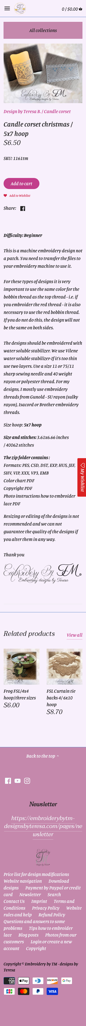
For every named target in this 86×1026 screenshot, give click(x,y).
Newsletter (30, 894)
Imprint (39, 901)
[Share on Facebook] (22, 207)
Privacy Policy (45, 908)
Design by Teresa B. (22, 111)
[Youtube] (18, 780)
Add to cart (21, 183)
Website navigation (23, 881)
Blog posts (28, 935)
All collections (43, 30)
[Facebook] (8, 780)
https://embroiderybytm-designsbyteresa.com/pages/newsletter (43, 826)
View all (74, 635)
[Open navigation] (7, 8)
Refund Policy (51, 915)
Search (54, 894)
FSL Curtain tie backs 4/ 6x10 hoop (61, 697)
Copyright (36, 948)
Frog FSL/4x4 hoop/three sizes (20, 694)
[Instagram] (27, 780)
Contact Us (14, 901)
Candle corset (57, 111)
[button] (17, 195)
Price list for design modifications (36, 874)
